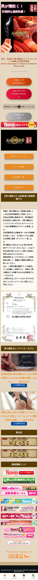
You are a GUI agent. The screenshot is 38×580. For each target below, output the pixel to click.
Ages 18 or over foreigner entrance (19, 94)
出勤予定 (19, 187)
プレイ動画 (19, 166)
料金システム (19, 156)
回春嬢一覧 (19, 177)
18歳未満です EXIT (19, 116)
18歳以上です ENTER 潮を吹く (19, 81)
